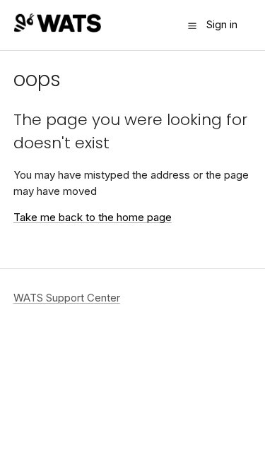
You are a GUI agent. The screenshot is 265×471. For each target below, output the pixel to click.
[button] (192, 25)
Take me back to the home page (92, 217)
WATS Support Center (66, 297)
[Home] (57, 28)
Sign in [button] (221, 24)
